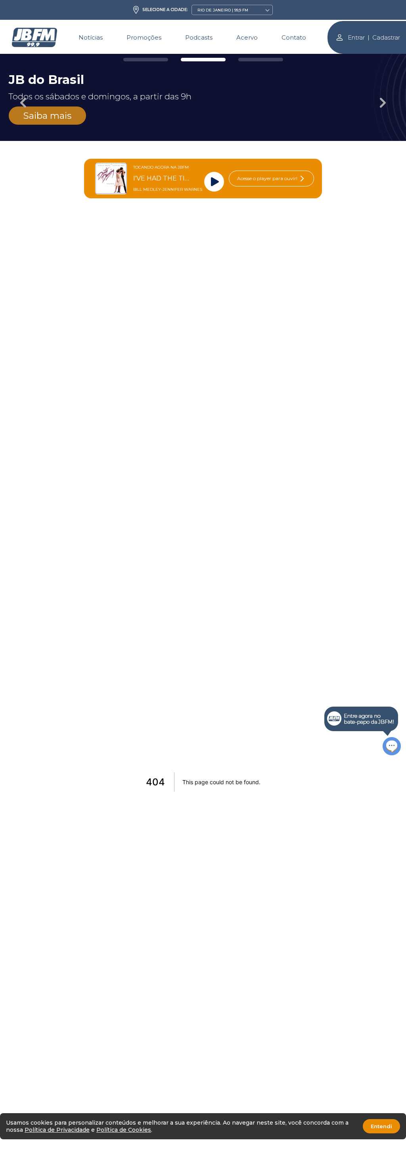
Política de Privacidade (57, 1129)
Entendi (381, 1126)
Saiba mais (47, 115)
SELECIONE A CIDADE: (165, 10)
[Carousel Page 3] (260, 59)
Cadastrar (386, 37)
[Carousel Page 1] (145, 59)
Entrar (356, 37)
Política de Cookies (123, 1129)
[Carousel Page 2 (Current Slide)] (203, 59)
